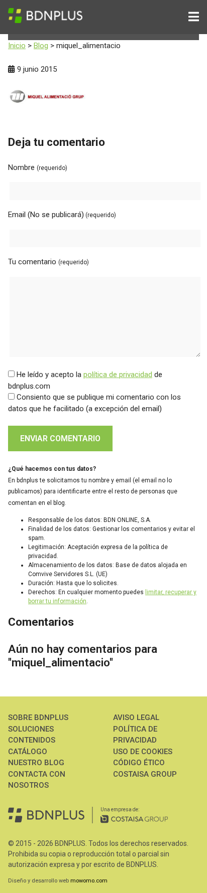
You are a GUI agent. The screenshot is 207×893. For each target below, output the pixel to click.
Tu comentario (48, 261)
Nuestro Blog (36, 762)
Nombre (37, 167)
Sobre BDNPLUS (38, 717)
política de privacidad (117, 374)
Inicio (17, 45)
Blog (41, 45)
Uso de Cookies (142, 751)
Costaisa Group (145, 774)
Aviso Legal (136, 717)
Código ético (139, 762)
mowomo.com (89, 880)
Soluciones (31, 729)
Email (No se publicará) (62, 214)
